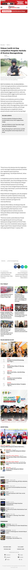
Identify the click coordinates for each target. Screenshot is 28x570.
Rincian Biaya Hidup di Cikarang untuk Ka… (15, 366)
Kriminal (9, 382)
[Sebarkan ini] (15, 266)
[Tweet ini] (18, 266)
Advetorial (3, 445)
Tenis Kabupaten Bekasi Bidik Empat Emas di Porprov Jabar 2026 (7, 296)
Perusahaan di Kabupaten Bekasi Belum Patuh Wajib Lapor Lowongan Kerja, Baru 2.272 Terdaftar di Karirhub (21, 298)
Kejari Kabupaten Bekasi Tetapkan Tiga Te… (16, 384)
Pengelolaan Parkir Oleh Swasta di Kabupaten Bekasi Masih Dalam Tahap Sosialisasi (7, 274)
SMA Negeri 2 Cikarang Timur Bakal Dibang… (15, 516)
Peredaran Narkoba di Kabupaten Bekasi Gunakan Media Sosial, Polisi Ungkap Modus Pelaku (13, 120)
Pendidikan (8, 524)
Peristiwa (9, 370)
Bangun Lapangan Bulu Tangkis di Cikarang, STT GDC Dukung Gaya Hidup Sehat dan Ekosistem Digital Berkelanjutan (7, 315)
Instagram (8, 557)
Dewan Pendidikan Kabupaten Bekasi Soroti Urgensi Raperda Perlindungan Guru (21, 314)
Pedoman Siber (7, 547)
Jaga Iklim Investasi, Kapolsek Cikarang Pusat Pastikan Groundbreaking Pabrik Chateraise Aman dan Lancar (7, 332)
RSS (21, 559)
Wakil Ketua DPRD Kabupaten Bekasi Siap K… (15, 451)
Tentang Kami (7, 549)
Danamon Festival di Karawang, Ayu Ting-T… (15, 360)
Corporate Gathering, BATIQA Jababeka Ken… (16, 482)
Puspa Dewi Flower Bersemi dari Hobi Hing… (16, 463)
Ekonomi (8, 445)
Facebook (8, 555)
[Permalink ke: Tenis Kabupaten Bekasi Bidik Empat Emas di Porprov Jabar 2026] (7, 289)
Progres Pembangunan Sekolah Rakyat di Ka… (16, 532)
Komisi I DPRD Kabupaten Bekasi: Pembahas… (14, 469)
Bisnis (8, 358)
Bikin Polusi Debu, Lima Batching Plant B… (16, 372)
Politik (7, 502)
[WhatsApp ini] (25, 266)
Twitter (21, 555)
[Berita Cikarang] (14, 7)
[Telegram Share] (22, 266)
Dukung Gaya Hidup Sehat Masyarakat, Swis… (16, 457)
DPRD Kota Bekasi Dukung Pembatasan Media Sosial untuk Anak (21, 330)
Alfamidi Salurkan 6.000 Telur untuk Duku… (15, 494)
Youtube (21, 557)
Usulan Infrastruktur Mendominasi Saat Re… (16, 510)
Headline (17, 455)
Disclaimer (20, 547)
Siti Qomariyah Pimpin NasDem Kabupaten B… (14, 504)
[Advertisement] (14, 28)
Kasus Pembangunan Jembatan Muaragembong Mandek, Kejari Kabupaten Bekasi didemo (21, 274)
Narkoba (3, 261)
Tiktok (8, 559)
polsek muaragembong (12, 261)
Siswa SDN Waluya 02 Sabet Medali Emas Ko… (16, 526)
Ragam (8, 364)
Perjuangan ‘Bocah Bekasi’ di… (14, 538)
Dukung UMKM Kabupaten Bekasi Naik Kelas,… (13, 446)
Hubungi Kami (20, 549)
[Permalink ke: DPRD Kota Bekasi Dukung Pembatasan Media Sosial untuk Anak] (21, 324)
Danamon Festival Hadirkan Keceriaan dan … (14, 378)
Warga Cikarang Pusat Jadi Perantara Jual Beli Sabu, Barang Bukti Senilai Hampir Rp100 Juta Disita (13, 130)
